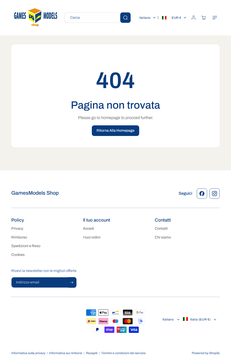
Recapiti (91, 353)
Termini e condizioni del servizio (123, 353)
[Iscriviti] (71, 282)
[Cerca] (125, 17)
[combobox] (97, 18)
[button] (215, 18)
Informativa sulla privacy (28, 353)
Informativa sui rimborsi (65, 353)
